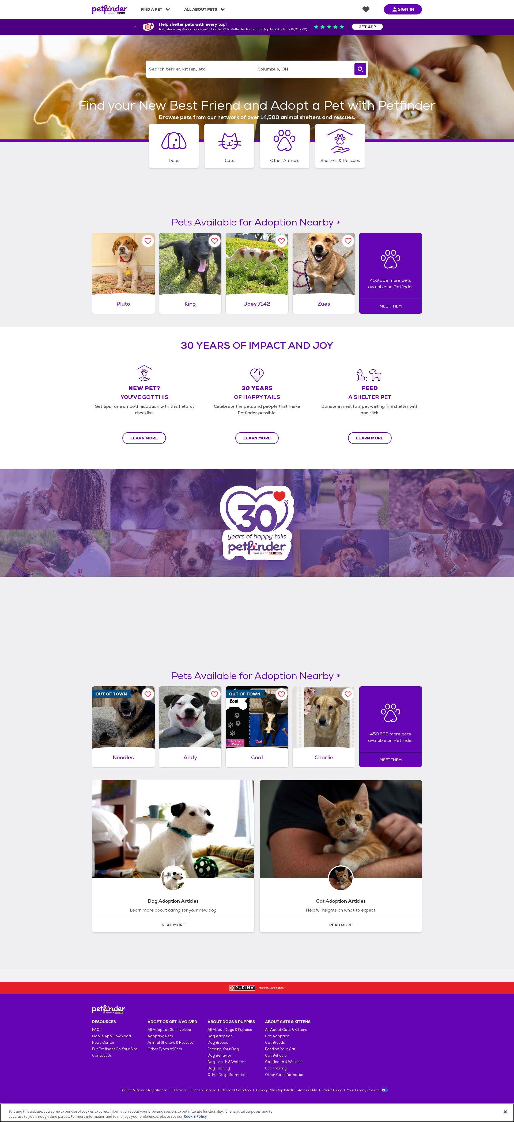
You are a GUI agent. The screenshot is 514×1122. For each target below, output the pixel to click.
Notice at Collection (236, 1090)
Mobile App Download (111, 1036)
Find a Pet (151, 9)
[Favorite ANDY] (214, 694)
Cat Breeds (275, 1042)
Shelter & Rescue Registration (143, 1090)
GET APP (367, 26)
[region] (257, 1113)
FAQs (96, 1029)
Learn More (144, 438)
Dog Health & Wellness (227, 1062)
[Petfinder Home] (109, 9)
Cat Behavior (276, 1055)
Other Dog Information (227, 1074)
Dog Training (218, 1068)
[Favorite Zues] (348, 241)
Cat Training (276, 1068)
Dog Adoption (220, 1036)
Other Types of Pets (165, 1049)
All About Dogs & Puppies (229, 1029)
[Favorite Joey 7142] (281, 241)
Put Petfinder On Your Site (114, 1049)
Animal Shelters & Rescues (171, 1042)
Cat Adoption (277, 1036)
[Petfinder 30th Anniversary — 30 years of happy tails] (257, 523)
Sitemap (179, 1090)
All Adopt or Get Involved (169, 1029)
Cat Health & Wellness (284, 1062)
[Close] (505, 1112)
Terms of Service (203, 1090)
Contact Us (102, 1055)
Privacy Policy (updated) (274, 1090)
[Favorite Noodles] (148, 694)
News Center (103, 1042)
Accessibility (307, 1090)
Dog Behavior (219, 1055)
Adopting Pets (160, 1036)
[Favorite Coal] (281, 694)
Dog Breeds (217, 1042)
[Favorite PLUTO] (148, 241)
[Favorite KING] (214, 241)
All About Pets (200, 9)
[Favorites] (366, 9)
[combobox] (303, 69)
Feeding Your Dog (223, 1049)
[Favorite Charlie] (348, 694)
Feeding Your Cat (280, 1049)
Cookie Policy (332, 1090)
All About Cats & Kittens (286, 1029)
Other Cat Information (284, 1074)
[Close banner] (135, 27)
